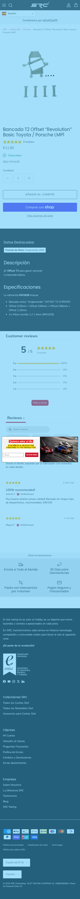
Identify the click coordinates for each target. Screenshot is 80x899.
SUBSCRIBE (31, 454)
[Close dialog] (76, 438)
